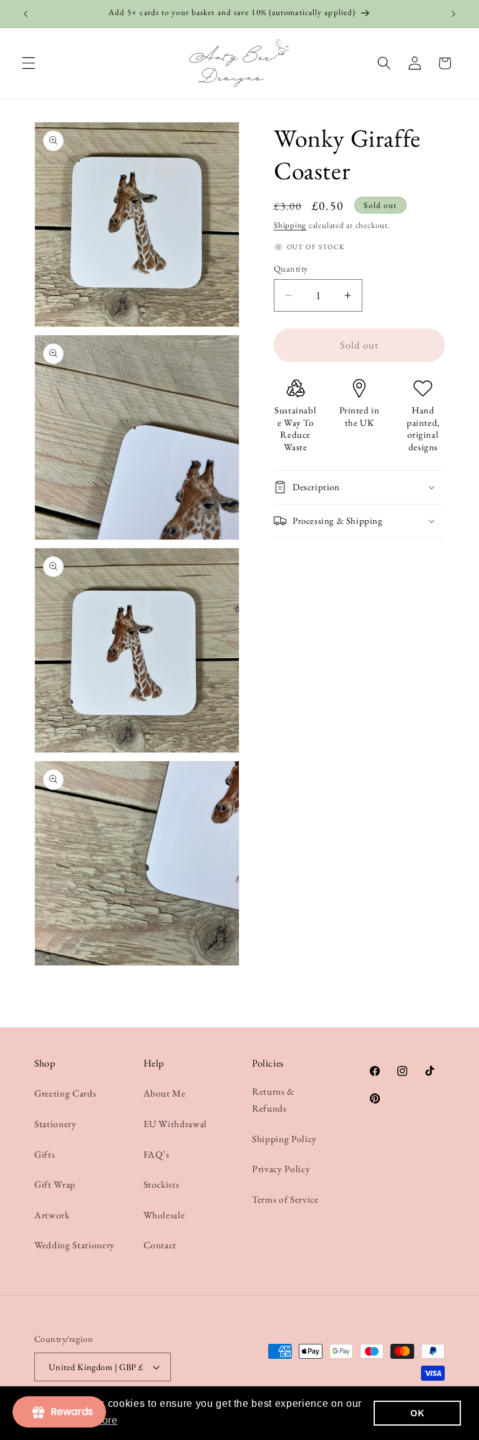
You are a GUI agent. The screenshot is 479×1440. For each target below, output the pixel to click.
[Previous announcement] (25, 13)
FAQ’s (156, 1154)
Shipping (290, 225)
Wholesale (164, 1214)
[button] (29, 63)
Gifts (44, 1154)
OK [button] (417, 1413)
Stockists (161, 1184)
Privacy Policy (281, 1168)
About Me (164, 1093)
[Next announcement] (453, 13)
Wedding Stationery (74, 1244)
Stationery (55, 1123)
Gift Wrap (54, 1184)
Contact (160, 1244)
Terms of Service (285, 1199)
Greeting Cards (65, 1093)
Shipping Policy (284, 1138)
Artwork (52, 1214)
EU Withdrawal (175, 1123)
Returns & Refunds (273, 1100)
